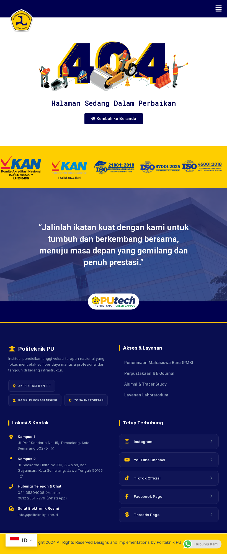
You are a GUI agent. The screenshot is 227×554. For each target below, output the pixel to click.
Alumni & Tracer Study (145, 384)
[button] (130, 9)
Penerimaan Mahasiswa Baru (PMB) (158, 362)
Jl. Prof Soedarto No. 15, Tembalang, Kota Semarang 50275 (53, 445)
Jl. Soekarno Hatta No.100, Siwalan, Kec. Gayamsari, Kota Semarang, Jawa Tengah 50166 (60, 468)
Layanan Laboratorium (146, 395)
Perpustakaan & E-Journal (149, 373)
